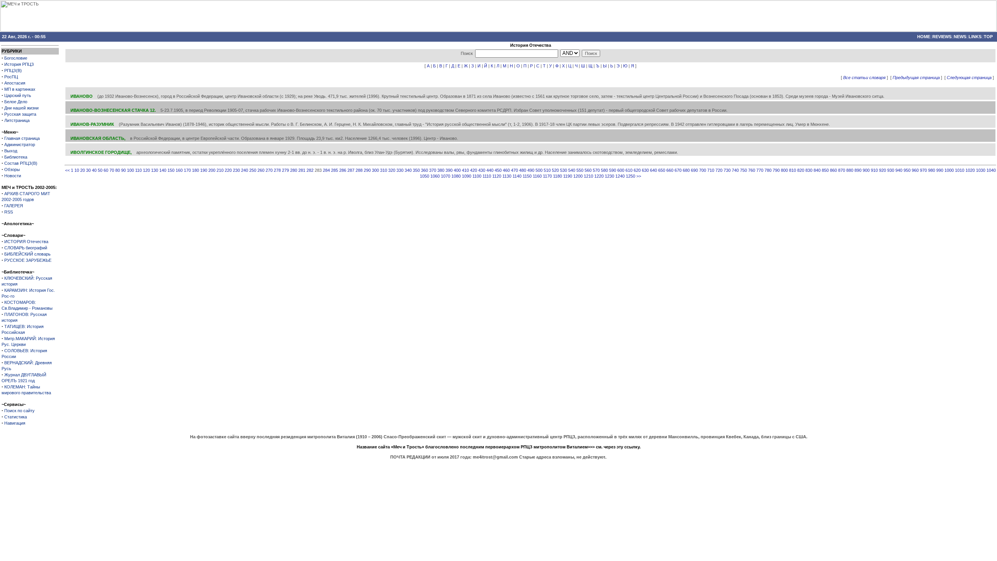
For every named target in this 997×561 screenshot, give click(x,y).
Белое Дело (15, 101)
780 (768, 170)
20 (82, 170)
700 (702, 170)
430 (481, 170)
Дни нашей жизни (21, 108)
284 (326, 170)
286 (342, 170)
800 (784, 170)
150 (170, 170)
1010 (959, 170)
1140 (517, 176)
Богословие (15, 58)
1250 (630, 176)
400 (457, 170)
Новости (12, 175)
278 (277, 170)
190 (203, 170)
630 (645, 170)
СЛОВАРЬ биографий (25, 247)
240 (244, 170)
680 (686, 170)
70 (111, 170)
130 (154, 170)
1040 (991, 170)
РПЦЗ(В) (13, 70)
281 (301, 170)
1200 (578, 176)
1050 (424, 176)
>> (638, 176)
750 (743, 170)
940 (898, 170)
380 (440, 170)
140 (162, 170)
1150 (527, 176)
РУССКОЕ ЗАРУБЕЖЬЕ (27, 260)
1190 (567, 176)
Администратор (19, 144)
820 (800, 170)
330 (399, 170)
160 (179, 170)
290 (367, 170)
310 (383, 170)
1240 (620, 176)
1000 (949, 170)
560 (588, 170)
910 (874, 170)
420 (473, 170)
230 (236, 170)
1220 (599, 176)
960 (915, 170)
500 (539, 170)
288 (359, 170)
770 (759, 170)
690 (694, 170)
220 (228, 170)
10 (76, 170)
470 (514, 170)
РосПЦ (11, 76)
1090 (466, 176)
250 (252, 170)
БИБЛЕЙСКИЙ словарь (27, 254)
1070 (445, 176)
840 (817, 170)
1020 (970, 170)
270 (269, 170)
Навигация (14, 423)
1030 (980, 170)
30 (88, 170)
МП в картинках (19, 89)
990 (939, 170)
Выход (10, 150)
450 (498, 170)
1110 (487, 176)
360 (424, 170)
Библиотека (15, 157)
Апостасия (14, 83)
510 (547, 170)
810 (792, 170)
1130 (506, 176)
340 (408, 170)
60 (106, 170)
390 (449, 170)
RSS (8, 212)
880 (849, 170)
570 (596, 170)
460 (506, 170)
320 (391, 170)
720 (718, 170)
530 (563, 170)
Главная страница (22, 138)
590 (612, 170)
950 (907, 170)
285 (334, 170)
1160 (537, 176)
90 (123, 170)
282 (310, 170)
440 (489, 170)
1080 (456, 176)
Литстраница (17, 120)
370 (432, 170)
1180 (557, 176)
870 (841, 170)
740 (735, 170)
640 (653, 170)
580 (604, 170)
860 (833, 170)
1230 (609, 176)
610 (628, 170)
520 (555, 170)
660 (669, 170)
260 (260, 170)
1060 (435, 176)
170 (187, 170)
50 (100, 170)
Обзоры (12, 169)
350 (416, 170)
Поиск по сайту (19, 410)
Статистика (15, 417)
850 (825, 170)
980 (931, 170)
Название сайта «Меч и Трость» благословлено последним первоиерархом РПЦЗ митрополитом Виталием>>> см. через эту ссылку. (499, 447)
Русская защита (20, 114)
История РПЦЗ (19, 64)
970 (923, 170)
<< (67, 170)
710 (710, 170)
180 (195, 170)
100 (130, 170)
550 (579, 170)
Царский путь (17, 95)
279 (285, 170)
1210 (588, 176)
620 (637, 170)
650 (661, 170)
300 (375, 170)
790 (776, 170)
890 (857, 170)
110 (138, 170)
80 (117, 170)
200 (211, 170)
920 (882, 170)
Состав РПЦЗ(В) (20, 163)
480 (522, 170)
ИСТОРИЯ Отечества (26, 241)
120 (146, 170)
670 (678, 170)
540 (571, 170)
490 (530, 170)
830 (808, 170)
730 (727, 170)
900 (866, 170)
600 (620, 170)
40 (94, 170)
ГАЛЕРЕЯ (13, 205)
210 (220, 170)
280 (293, 170)
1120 (496, 176)
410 (465, 170)
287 (350, 170)
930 (890, 170)
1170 (547, 176)
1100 (476, 176)
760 (751, 170)
